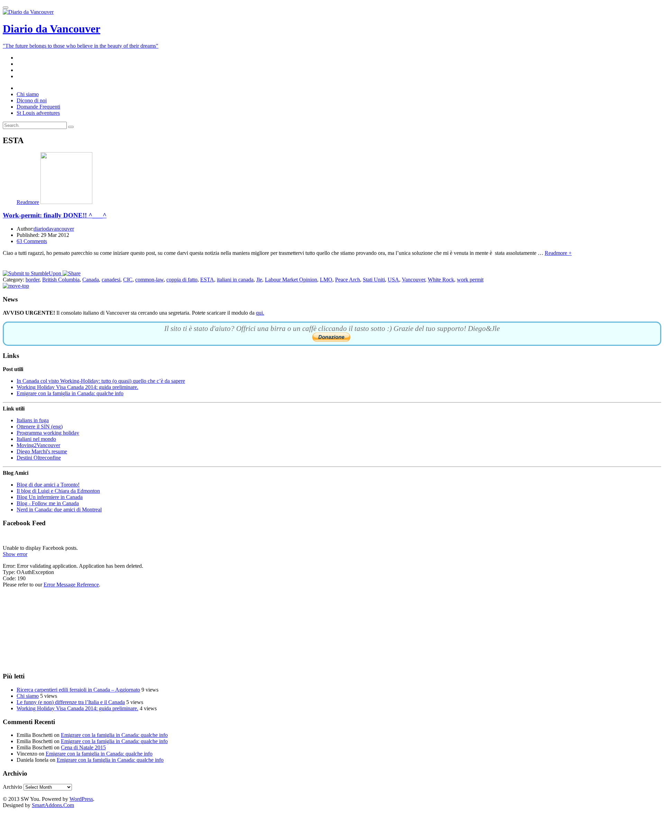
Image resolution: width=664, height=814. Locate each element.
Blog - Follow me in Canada (48, 503)
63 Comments (32, 241)
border (32, 280)
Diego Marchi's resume (42, 451)
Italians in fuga (33, 420)
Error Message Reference (71, 585)
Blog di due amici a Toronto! (48, 485)
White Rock (441, 280)
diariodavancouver (54, 229)
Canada (90, 280)
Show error (15, 554)
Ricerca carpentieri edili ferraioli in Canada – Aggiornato (78, 690)
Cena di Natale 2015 (83, 747)
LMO (326, 280)
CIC (127, 280)
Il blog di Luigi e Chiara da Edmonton (58, 491)
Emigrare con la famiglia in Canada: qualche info (70, 393)
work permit (470, 280)
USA (393, 280)
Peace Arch (347, 280)
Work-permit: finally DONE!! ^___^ (55, 215)
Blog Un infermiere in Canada (50, 497)
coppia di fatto (181, 280)
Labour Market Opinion (291, 280)
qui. (260, 313)
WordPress (81, 799)
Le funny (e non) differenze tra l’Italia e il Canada (71, 702)
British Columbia (61, 280)
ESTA (207, 280)
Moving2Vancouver (38, 445)
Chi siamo (28, 696)
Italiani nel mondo (36, 439)
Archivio (12, 787)
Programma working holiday (48, 433)
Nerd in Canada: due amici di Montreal (59, 509)
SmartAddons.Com (53, 805)
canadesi (111, 280)
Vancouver (413, 280)
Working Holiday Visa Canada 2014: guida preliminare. (77, 387)
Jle (259, 280)
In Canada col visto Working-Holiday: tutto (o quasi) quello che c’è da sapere (101, 381)
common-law (149, 280)
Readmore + (558, 253)
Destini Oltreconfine (39, 458)
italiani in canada (235, 280)
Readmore (28, 202)
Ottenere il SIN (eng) (40, 426)
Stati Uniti (374, 280)
